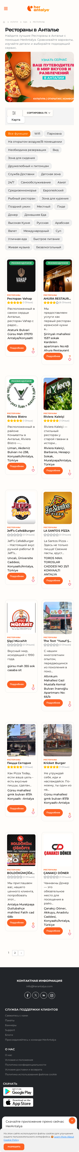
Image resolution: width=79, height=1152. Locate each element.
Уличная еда (17, 239)
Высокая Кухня (19, 222)
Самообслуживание (36, 182)
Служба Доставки (21, 174)
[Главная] (38, 9)
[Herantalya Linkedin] (43, 995)
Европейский (53, 190)
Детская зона (51, 174)
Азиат (62, 182)
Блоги (9, 1035)
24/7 (11, 182)
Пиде (61, 206)
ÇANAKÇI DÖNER (56, 873)
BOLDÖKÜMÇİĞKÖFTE (21, 873)
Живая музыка (19, 247)
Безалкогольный (48, 247)
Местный (43, 206)
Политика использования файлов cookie (31, 1074)
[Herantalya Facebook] (27, 995)
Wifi (37, 133)
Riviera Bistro (17, 416)
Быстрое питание (46, 239)
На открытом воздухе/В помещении (35, 141)
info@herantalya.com (39, 986)
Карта (16, 119)
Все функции (18, 133)
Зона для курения (55, 198)
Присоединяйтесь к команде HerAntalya (30, 1039)
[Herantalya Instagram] (51, 995)
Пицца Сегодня (19, 763)
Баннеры (10, 1025)
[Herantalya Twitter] (35, 995)
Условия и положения (19, 1060)
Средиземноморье (22, 190)
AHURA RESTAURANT (58, 298)
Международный (36, 230)
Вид (56, 150)
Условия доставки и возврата (23, 1069)
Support (10, 1030)
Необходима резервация (27, 150)
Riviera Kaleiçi (54, 416)
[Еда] (39, 77)
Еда (25, 22)
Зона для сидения (21, 158)
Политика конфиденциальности (25, 1064)
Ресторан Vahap (19, 298)
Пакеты (9, 1020)
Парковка (54, 133)
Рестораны (13, 295)
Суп (58, 230)
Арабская (62, 222)
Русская (42, 222)
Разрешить (14, 1147)
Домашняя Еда (35, 214)
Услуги (14, 22)
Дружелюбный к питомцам (28, 166)
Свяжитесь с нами (16, 1015)
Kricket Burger (55, 763)
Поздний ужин (19, 206)
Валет (12, 230)
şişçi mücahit (17, 640)
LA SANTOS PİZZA (56, 530)
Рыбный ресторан (21, 198)
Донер (13, 214)
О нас (8, 1055)
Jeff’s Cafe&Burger (21, 530)
